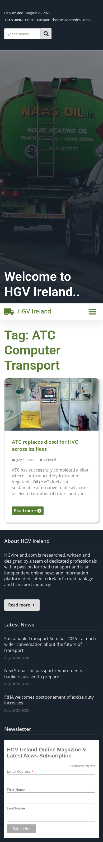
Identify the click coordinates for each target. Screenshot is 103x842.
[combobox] (22, 33)
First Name (16, 790)
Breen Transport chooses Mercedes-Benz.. (47, 19)
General (50, 459)
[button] (92, 311)
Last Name (16, 808)
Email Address (20, 771)
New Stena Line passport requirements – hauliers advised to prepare (44, 673)
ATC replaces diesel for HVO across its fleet (45, 445)
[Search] (46, 33)
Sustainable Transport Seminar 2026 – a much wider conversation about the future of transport (50, 644)
